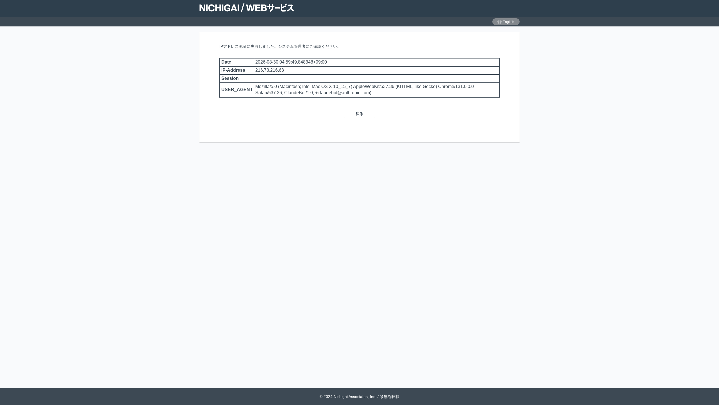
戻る (359, 113)
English (508, 22)
